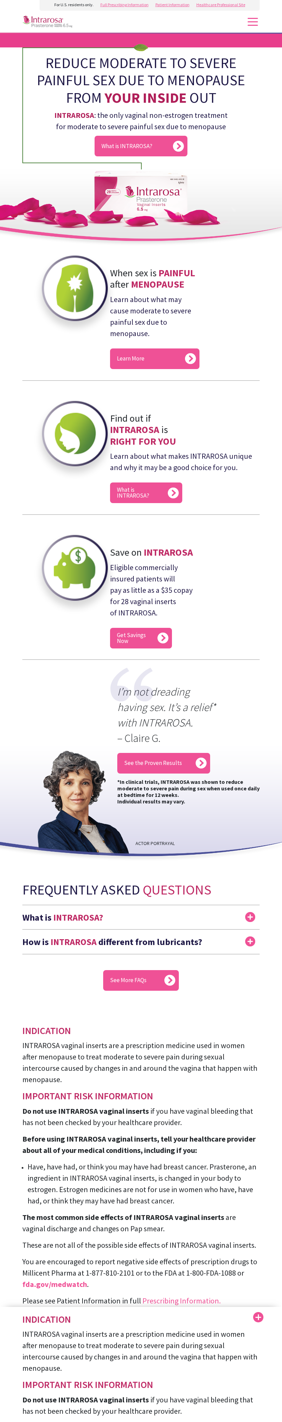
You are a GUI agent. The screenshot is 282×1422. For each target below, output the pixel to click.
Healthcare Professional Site (220, 4)
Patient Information (172, 4)
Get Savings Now (131, 638)
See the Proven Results (153, 763)
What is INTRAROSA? (126, 146)
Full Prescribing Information (124, 4)
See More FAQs (128, 980)
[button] (141, 914)
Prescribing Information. (181, 1301)
